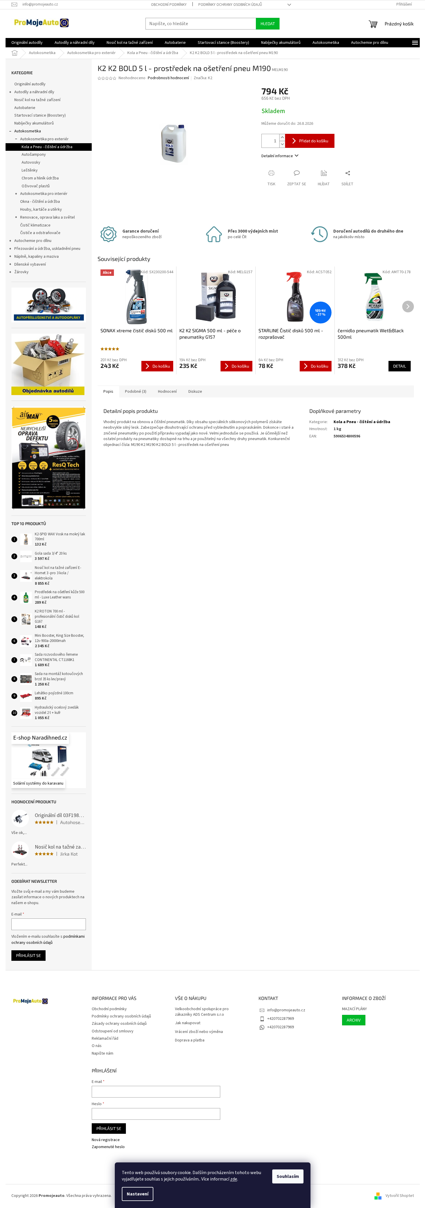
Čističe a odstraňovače (40, 233)
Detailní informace (277, 156)
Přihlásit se (28, 955)
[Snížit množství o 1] (282, 144)
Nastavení (137, 1194)
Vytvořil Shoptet (400, 1196)
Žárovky (21, 272)
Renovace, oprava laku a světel (47, 217)
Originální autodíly (30, 84)
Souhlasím (288, 1176)
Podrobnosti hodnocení (168, 78)
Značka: (203, 78)
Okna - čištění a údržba (40, 202)
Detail (399, 366)
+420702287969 (280, 1019)
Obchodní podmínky (169, 4)
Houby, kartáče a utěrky (41, 209)
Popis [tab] (108, 391)
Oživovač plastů (36, 186)
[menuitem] (27, 42)
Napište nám (102, 1053)
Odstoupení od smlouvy (112, 1031)
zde (233, 1179)
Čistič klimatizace (35, 225)
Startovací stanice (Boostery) (40, 115)
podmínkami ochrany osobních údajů (48, 939)
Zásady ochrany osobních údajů (119, 1024)
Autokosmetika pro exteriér (44, 139)
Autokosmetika (27, 131)
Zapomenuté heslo (108, 1147)
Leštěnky (30, 170)
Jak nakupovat (187, 1023)
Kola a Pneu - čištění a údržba (47, 147)
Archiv (354, 1019)
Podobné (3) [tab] (135, 391)
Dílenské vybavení (30, 264)
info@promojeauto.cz (286, 1010)
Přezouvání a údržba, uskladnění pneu (47, 249)
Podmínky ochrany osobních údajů (230, 4)
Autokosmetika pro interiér (43, 194)
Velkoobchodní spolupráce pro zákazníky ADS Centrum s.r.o (202, 1011)
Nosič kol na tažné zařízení (37, 100)
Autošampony (34, 155)
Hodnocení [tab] (167, 391)
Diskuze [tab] (195, 391)
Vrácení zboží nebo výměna (199, 1032)
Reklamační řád (105, 1038)
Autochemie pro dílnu (32, 241)
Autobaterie (24, 108)
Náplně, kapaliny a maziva (36, 256)
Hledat (268, 23)
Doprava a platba (189, 1040)
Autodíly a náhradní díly (34, 92)
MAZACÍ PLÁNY (354, 1009)
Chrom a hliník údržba (40, 178)
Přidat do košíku (313, 140)
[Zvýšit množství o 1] (282, 137)
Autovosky (31, 162)
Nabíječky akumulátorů (34, 123)
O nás (97, 1046)
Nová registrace (106, 1140)
